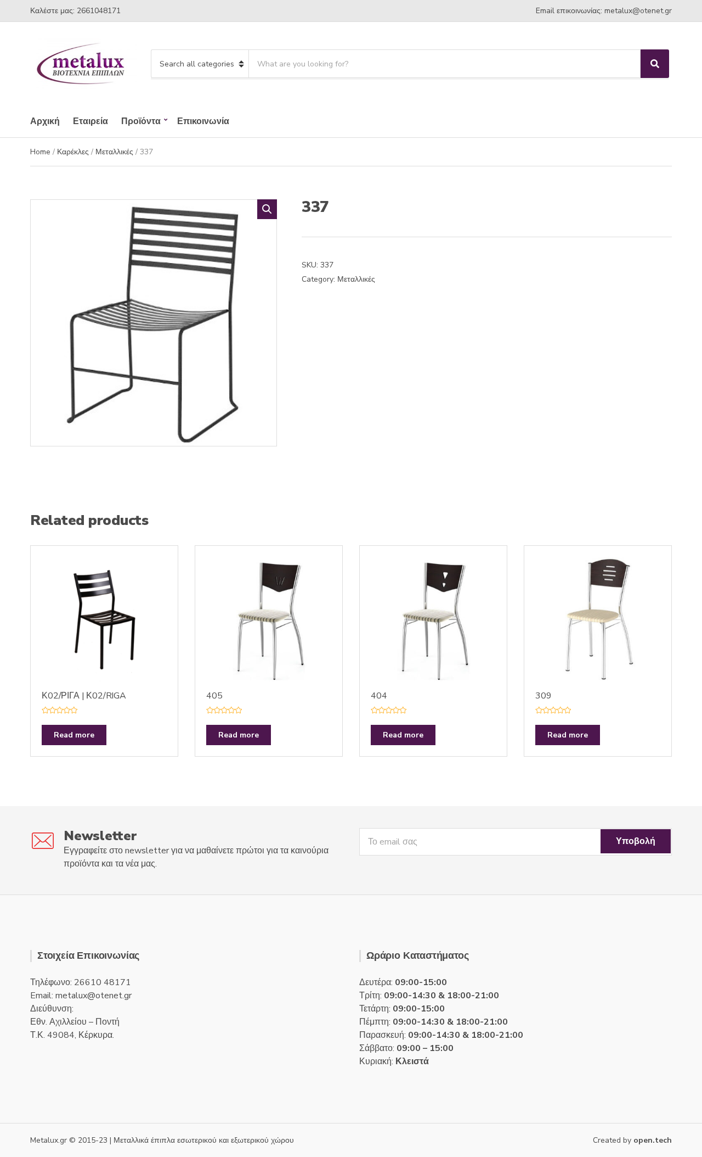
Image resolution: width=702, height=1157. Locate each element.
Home (40, 152)
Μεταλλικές (114, 152)
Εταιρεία (90, 121)
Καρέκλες (73, 152)
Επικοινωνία (203, 121)
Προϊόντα (141, 121)
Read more (74, 735)
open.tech (652, 1140)
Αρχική (45, 121)
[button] (267, 209)
